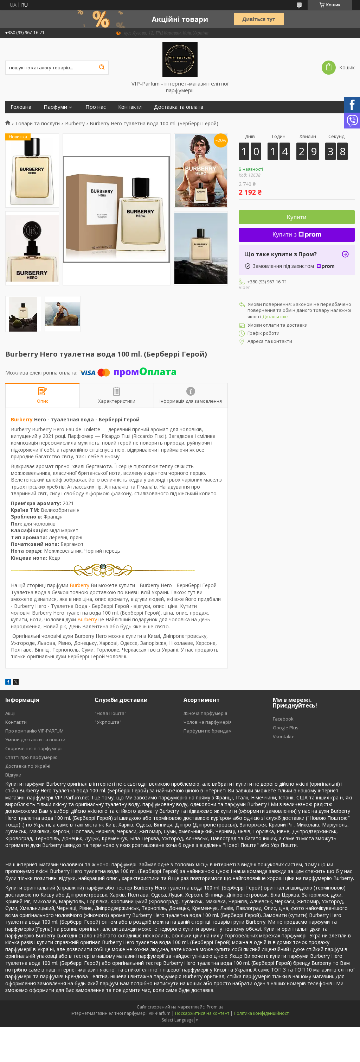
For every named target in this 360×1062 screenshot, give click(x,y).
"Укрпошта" (108, 722)
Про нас (95, 106)
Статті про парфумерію (31, 757)
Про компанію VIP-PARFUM (34, 731)
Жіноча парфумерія (205, 713)
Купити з (284, 234)
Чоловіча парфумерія (208, 722)
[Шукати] (102, 68)
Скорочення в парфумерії (34, 748)
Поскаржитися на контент (202, 1013)
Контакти (130, 106)
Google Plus (285, 727)
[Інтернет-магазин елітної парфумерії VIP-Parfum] (180, 59)
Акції (10, 713)
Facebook (283, 719)
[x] (16, 682)
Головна (21, 106)
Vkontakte (284, 736)
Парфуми (55, 106)
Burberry (75, 123)
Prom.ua (215, 1007)
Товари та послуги (37, 123)
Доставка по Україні (27, 766)
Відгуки (13, 775)
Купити (297, 217)
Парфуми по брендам (208, 731)
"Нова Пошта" (111, 713)
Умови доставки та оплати (35, 739)
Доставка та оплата (178, 106)
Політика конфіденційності (262, 1013)
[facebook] (8, 682)
